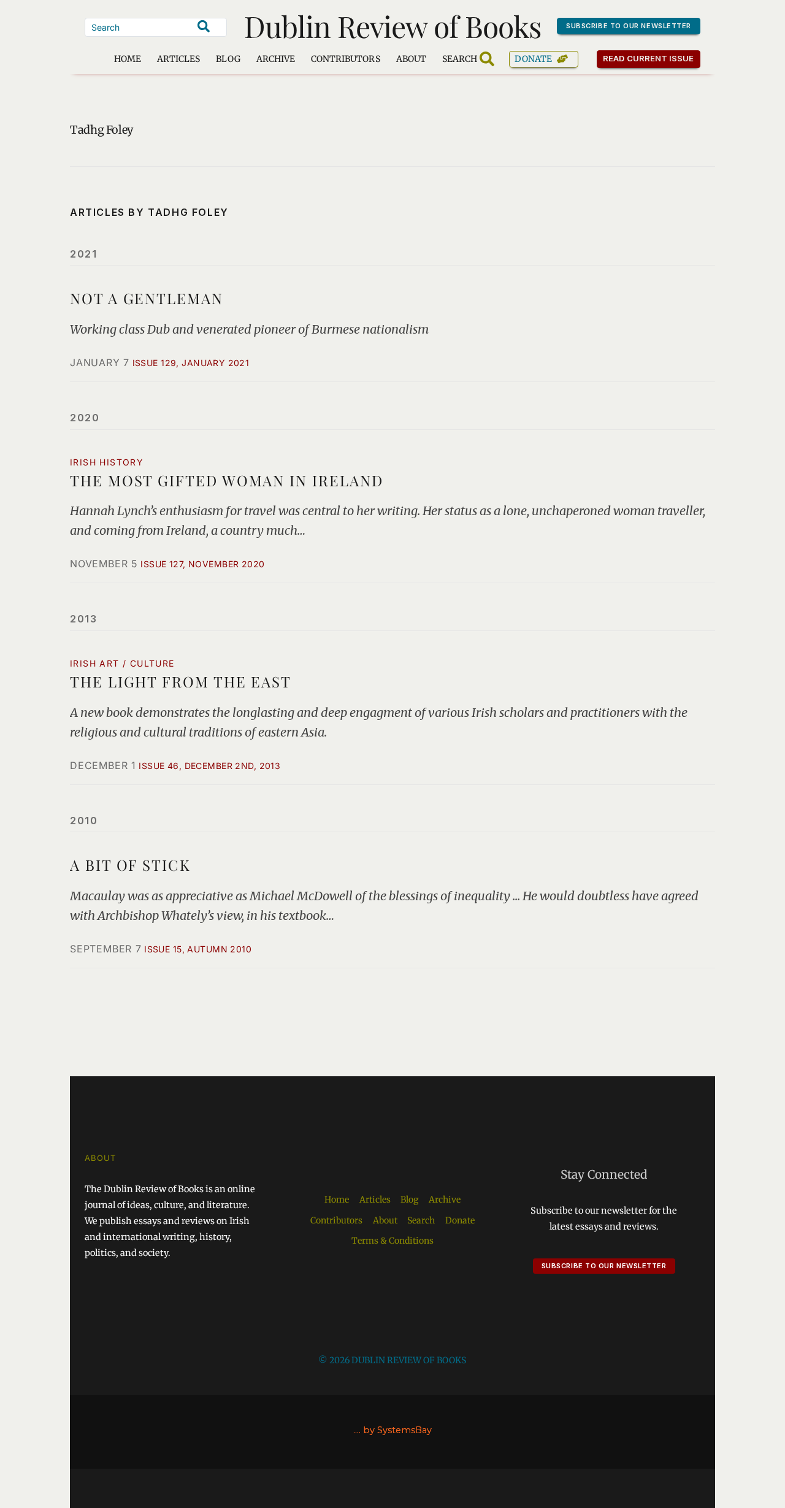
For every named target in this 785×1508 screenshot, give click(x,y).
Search (421, 1220)
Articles (178, 58)
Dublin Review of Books (393, 25)
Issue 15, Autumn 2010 (197, 949)
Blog (228, 58)
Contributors (345, 58)
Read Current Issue (648, 58)
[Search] (203, 26)
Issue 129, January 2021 (191, 363)
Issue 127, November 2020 (202, 564)
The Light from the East (180, 681)
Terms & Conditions (392, 1240)
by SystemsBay (397, 1430)
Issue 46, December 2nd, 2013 (209, 765)
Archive (275, 58)
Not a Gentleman (146, 298)
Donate (533, 58)
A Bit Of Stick (130, 865)
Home (127, 58)
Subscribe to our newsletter (628, 25)
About (411, 58)
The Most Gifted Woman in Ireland (226, 480)
